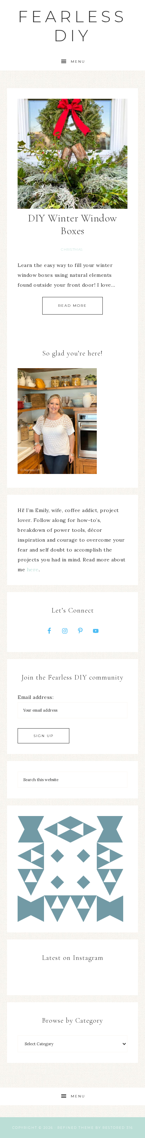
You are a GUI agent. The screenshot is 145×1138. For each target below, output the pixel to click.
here (33, 569)
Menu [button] (78, 61)
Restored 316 (117, 1128)
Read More (72, 305)
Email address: (35, 697)
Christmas (72, 249)
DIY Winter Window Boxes (72, 224)
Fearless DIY (72, 26)
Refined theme (75, 1128)
